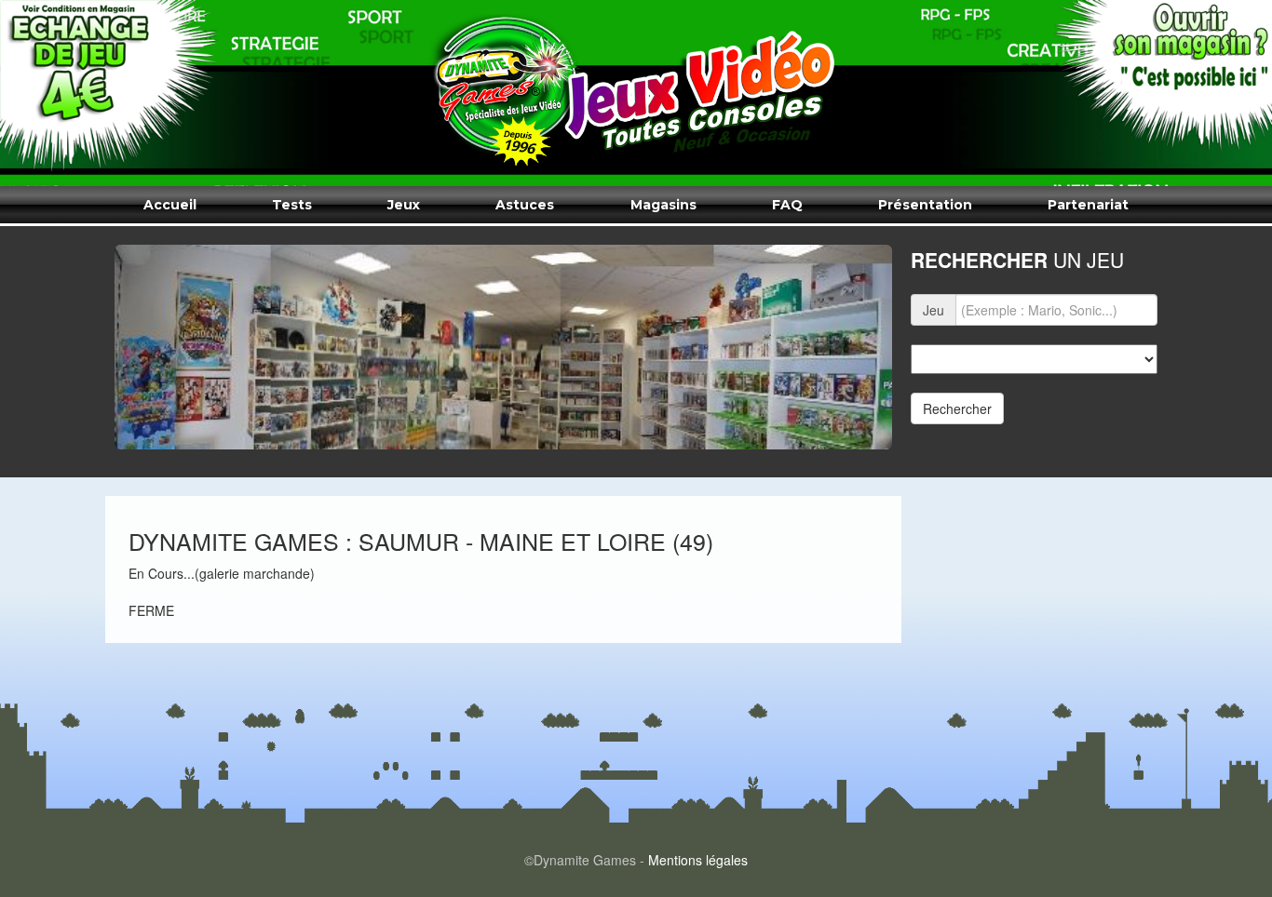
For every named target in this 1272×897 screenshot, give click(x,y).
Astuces (524, 204)
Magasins (663, 204)
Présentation (925, 204)
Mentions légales (698, 859)
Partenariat (1088, 204)
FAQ (787, 204)
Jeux (403, 204)
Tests (292, 204)
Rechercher (957, 408)
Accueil (169, 204)
